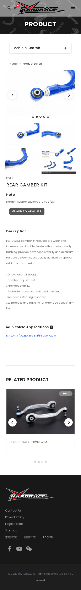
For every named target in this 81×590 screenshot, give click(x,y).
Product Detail (32, 63)
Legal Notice (14, 524)
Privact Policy (14, 517)
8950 (66, 393)
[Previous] (12, 95)
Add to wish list (29, 211)
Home (13, 63)
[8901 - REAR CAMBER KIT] (40, 92)
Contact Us (13, 510)
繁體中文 (11, 537)
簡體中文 (30, 537)
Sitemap (11, 530)
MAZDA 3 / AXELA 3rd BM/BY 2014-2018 (31, 335)
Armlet (40, 580)
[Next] (68, 95)
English (48, 537)
